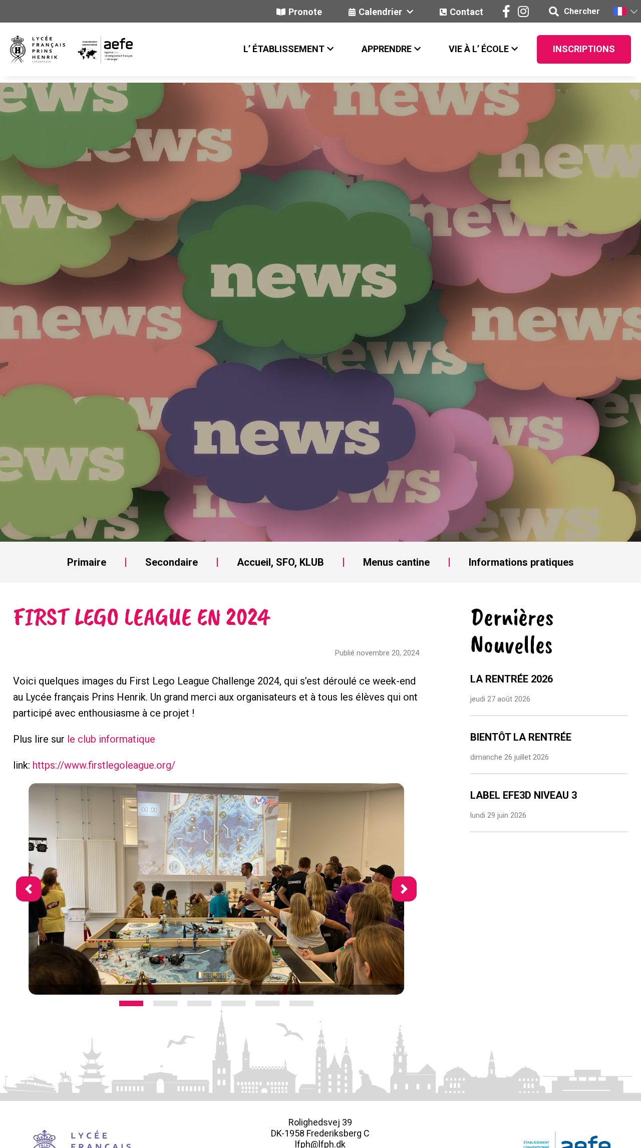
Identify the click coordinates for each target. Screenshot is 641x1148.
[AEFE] (99, 49)
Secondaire (171, 562)
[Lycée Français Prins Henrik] (37, 49)
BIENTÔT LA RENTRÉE (520, 737)
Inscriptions (584, 49)
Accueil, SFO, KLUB (280, 562)
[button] (625, 11)
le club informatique (111, 739)
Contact (466, 12)
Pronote (305, 12)
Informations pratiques (521, 562)
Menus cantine (396, 562)
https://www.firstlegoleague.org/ (104, 765)
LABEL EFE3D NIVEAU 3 (523, 795)
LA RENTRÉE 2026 (511, 679)
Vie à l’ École (479, 49)
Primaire (86, 562)
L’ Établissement (284, 49)
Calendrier (381, 12)
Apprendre (387, 49)
